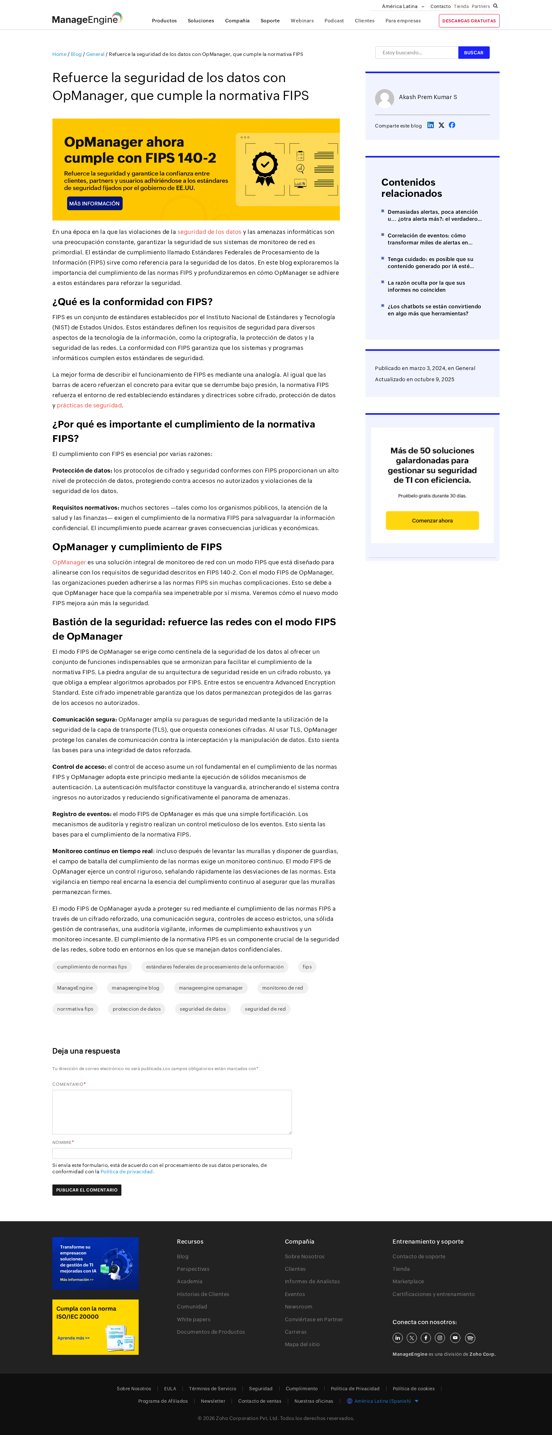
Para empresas (403, 20)
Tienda (461, 6)
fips (307, 966)
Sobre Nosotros (305, 1257)
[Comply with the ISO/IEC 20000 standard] (95, 1327)
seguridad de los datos (210, 231)
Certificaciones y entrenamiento (434, 1294)
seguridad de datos (203, 1009)
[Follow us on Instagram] (440, 1338)
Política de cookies (414, 1388)
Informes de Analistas (312, 1281)
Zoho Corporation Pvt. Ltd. (247, 1418)
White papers (194, 1319)
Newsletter (213, 1401)
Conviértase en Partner (314, 1319)
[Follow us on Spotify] (470, 1338)
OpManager (69, 562)
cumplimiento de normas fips (92, 966)
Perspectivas (193, 1269)
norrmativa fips (75, 1009)
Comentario (68, 1084)
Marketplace (408, 1281)
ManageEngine (75, 988)
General (466, 368)
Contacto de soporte (419, 1257)
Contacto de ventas (259, 1401)
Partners (481, 6)
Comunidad (192, 1307)
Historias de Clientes (203, 1294)
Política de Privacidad (355, 1388)
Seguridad (261, 1388)
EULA (170, 1388)
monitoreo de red (282, 988)
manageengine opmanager (211, 988)
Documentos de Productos (211, 1332)
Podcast (334, 20)
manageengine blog (136, 988)
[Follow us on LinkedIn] (398, 1338)
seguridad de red (265, 1009)
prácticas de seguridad (89, 405)
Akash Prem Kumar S (428, 97)
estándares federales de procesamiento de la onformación (215, 966)
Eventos (295, 1294)
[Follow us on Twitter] (412, 1338)
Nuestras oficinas (314, 1401)
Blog (182, 1257)
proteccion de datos (137, 1009)
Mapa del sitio (302, 1344)
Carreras (296, 1332)
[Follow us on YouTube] (455, 1338)
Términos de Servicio (212, 1388)
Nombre (62, 1142)
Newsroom (299, 1307)
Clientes (365, 20)
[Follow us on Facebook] (426, 1338)
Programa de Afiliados (163, 1401)
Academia (190, 1281)
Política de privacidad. (128, 1171)
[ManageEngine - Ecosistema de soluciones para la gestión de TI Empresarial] (87, 23)
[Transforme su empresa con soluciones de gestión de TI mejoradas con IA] (95, 1263)
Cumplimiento (302, 1388)
